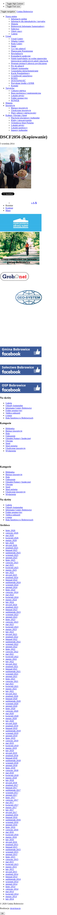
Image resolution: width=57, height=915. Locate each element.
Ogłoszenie (10, 436)
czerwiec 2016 (12, 830)
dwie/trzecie (15, 908)
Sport (8, 443)
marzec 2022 (11, 659)
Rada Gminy (16, 43)
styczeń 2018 (11, 783)
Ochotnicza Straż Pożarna (22, 123)
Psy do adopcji (17, 66)
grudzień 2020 (12, 696)
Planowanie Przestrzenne (22, 51)
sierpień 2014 (11, 884)
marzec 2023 (11, 629)
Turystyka (10, 88)
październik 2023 (13, 612)
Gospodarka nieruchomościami (24, 71)
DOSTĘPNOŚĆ (18, 81)
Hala (8, 433)
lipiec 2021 (10, 679)
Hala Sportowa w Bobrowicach (19, 418)
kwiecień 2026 (12, 538)
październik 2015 (13, 849)
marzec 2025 (11, 570)
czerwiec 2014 (12, 889)
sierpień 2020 (11, 706)
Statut (13, 46)
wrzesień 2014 (12, 882)
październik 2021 (13, 671)
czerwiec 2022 (12, 651)
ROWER (15, 100)
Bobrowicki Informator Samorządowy (27, 26)
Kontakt (14, 86)
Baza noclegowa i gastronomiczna (26, 93)
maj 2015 (10, 862)
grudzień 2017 (12, 785)
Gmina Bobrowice (25, 11)
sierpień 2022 (11, 647)
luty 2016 (10, 839)
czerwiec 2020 (12, 711)
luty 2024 (10, 602)
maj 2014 (10, 891)
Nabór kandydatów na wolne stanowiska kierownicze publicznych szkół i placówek (29, 59)
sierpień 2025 (11, 558)
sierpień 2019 (11, 736)
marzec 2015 (11, 867)
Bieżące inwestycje (19, 108)
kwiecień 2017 (12, 805)
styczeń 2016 (11, 842)
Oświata (9, 441)
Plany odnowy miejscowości (23, 113)
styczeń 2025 (11, 575)
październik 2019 (13, 731)
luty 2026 (10, 543)
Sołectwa (15, 29)
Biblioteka (10, 428)
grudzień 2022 (12, 637)
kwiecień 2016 (12, 835)
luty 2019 (10, 750)
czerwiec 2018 (12, 770)
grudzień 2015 (12, 844)
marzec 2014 (11, 896)
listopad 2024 (11, 580)
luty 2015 (10, 869)
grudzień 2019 (12, 726)
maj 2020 (10, 713)
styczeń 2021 (11, 694)
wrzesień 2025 (12, 555)
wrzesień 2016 (12, 822)
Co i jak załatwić (18, 48)
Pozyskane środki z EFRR (22, 83)
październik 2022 (13, 642)
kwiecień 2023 (12, 627)
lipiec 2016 (10, 827)
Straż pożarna (11, 446)
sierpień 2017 (11, 795)
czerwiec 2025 (12, 562)
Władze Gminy (17, 41)
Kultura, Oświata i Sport (16, 115)
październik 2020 (13, 701)
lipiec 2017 (10, 797)
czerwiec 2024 (12, 592)
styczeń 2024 (11, 604)
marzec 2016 (11, 837)
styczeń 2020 (11, 723)
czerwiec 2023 (12, 622)
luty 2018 (10, 780)
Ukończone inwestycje (21, 110)
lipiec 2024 (10, 590)
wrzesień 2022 (12, 644)
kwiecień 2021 (12, 686)
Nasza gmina (11, 16)
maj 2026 (10, 535)
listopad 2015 (11, 847)
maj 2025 (10, 565)
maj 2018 (10, 773)
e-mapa (9, 415)
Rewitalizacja (17, 53)
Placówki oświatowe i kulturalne (25, 118)
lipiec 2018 (10, 768)
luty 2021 (10, 691)
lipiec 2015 (10, 857)
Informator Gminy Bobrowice (19, 408)
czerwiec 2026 (12, 533)
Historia (14, 24)
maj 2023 (10, 624)
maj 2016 (10, 832)
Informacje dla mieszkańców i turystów (28, 21)
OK (2, 914)
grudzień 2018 (12, 755)
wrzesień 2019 (12, 733)
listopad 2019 (11, 728)
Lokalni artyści (17, 95)
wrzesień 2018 (12, 763)
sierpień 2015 (11, 854)
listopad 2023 (11, 609)
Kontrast (9, 208)
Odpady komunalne (19, 68)
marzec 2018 (11, 778)
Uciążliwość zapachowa (21, 76)
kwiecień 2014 (12, 894)
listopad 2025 (11, 550)
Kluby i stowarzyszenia (21, 120)
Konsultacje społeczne (21, 56)
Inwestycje (10, 105)
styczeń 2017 (11, 812)
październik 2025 (13, 553)
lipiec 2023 (10, 619)
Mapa (8, 210)
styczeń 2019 (11, 753)
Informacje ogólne (19, 19)
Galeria (14, 34)
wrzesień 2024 (12, 585)
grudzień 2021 (12, 666)
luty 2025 (10, 572)
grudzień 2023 (12, 607)
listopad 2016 (11, 817)
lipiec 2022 (10, 649)
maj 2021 (10, 684)
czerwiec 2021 (12, 681)
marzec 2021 (11, 689)
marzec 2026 (11, 540)
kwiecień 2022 (12, 656)
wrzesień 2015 (12, 852)
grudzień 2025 (12, 548)
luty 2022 (10, 661)
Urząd (8, 36)
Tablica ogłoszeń (13, 413)
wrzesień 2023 (12, 614)
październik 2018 (13, 760)
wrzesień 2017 (12, 792)
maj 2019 (10, 743)
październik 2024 (13, 582)
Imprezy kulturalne (19, 130)
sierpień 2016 (11, 825)
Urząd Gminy (17, 39)
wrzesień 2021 (12, 674)
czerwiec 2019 (12, 741)
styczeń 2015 (11, 872)
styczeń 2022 (11, 664)
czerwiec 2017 (12, 800)
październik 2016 (13, 820)
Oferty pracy (16, 31)
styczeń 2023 (11, 634)
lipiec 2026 (10, 530)
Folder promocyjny (19, 98)
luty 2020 (10, 721)
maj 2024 (10, 595)
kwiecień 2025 (12, 567)
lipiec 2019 (10, 738)
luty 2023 (10, 632)
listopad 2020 (11, 698)
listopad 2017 (11, 788)
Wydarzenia (11, 451)
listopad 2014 (11, 877)
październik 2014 (13, 879)
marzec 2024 (11, 600)
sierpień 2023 (11, 617)
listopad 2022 (11, 639)
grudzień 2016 (12, 815)
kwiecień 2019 (12, 745)
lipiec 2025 (10, 560)
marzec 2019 (11, 748)
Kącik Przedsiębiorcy (20, 73)
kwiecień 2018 (12, 775)
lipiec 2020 (10, 708)
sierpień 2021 (11, 676)
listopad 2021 (11, 669)
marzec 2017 (11, 807)
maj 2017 (10, 802)
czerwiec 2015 (12, 859)
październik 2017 (13, 790)
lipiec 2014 (10, 886)
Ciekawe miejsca (18, 90)
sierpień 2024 (11, 587)
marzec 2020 (11, 718)
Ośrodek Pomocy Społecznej (18, 438)
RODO (14, 78)
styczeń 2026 (11, 545)
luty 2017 (10, 810)
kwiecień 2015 (12, 864)
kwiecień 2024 (12, 597)
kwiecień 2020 (12, 716)
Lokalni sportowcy (19, 128)
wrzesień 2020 (12, 703)
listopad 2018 (11, 758)
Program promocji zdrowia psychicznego (29, 63)
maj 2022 (10, 654)
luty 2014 (10, 899)
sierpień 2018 (11, 765)
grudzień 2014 (12, 874)
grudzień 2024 (12, 577)
